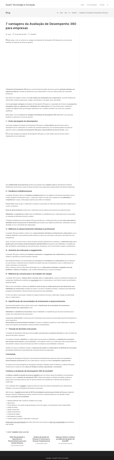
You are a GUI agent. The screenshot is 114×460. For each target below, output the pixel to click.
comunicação (34, 280)
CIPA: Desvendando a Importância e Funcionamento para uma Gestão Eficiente (17, 440)
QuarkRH (33, 34)
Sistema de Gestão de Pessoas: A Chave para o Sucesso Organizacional (41, 439)
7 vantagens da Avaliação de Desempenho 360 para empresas (96, 12)
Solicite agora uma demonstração (16, 422)
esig (9, 34)
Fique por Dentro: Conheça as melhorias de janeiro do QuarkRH (65, 439)
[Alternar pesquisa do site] (108, 5)
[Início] (57, 12)
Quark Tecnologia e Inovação (20, 4)
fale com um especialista (57, 422)
